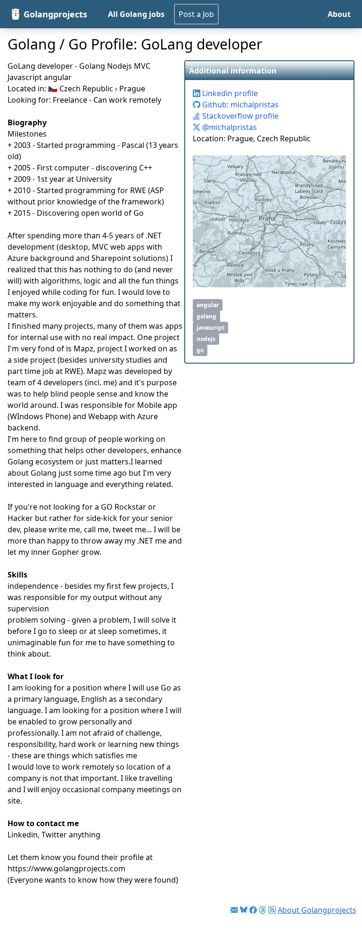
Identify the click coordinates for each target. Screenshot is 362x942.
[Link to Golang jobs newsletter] (234, 910)
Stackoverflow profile (239, 116)
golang (206, 316)
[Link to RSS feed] (272, 910)
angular (208, 305)
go (200, 350)
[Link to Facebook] (253, 910)
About (339, 14)
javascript (210, 328)
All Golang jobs (136, 14)
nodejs (206, 339)
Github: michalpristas (239, 104)
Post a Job (196, 14)
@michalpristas (228, 127)
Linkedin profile (229, 93)
